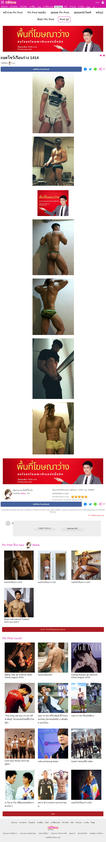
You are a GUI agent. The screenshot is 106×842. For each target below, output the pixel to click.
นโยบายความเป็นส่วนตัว (28, 833)
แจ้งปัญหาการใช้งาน (96, 833)
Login (45, 528)
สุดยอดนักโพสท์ (82, 12)
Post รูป (64, 19)
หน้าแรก (4, 7)
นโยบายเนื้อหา (43, 833)
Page (88, 7)
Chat (39, 7)
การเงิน (81, 7)
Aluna (13, 63)
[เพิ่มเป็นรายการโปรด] (104, 55)
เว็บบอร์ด (23, 7)
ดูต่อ (53, 814)
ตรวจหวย (13, 7)
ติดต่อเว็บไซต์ (82, 833)
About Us (72, 833)
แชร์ (103, 69)
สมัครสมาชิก (72, 528)
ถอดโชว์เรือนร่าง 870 (13, 582)
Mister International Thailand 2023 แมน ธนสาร (16, 620)
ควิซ (65, 7)
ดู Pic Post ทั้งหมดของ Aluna (53, 629)
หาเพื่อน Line (48, 7)
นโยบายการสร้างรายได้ (59, 833)
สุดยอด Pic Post (60, 12)
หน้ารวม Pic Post (13, 12)
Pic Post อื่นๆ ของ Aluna (20, 545)
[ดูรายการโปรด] (100, 55)
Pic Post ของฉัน (37, 12)
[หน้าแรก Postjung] (10, 2)
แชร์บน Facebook (41, 69)
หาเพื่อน (32, 7)
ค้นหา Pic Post (45, 19)
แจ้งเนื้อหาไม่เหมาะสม (96, 515)
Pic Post (58, 7)
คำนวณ (73, 7)
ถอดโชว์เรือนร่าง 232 (47, 582)
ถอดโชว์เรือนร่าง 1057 (80, 582)
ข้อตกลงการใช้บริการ (10, 833)
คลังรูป (99, 12)
